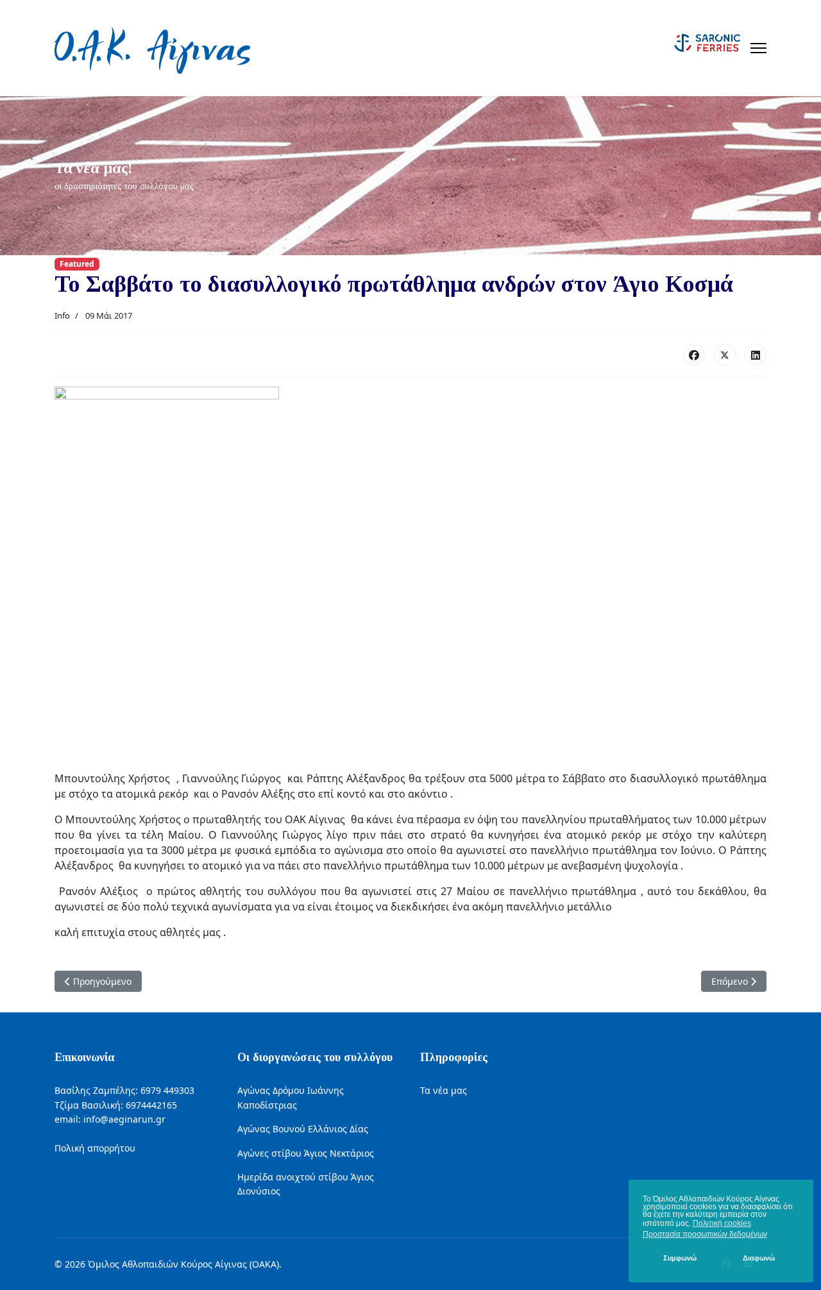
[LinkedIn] (755, 354)
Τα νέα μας (443, 1090)
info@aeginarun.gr (124, 1119)
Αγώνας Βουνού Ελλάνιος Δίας (302, 1129)
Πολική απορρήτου (95, 1148)
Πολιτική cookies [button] (722, 1223)
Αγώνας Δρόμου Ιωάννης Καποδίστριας (290, 1097)
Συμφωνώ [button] (680, 1258)
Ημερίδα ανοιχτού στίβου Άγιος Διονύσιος (305, 1184)
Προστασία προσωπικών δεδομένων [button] (705, 1234)
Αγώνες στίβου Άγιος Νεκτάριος (305, 1153)
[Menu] (758, 48)
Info (62, 315)
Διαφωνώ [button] (759, 1258)
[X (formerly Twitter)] (725, 354)
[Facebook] (694, 354)
